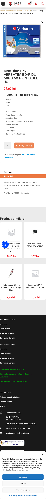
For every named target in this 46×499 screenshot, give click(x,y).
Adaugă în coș (25, 145)
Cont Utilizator (5, 329)
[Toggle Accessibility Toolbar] (5, 244)
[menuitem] (3, 4)
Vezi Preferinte (23, 490)
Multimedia (21, 11)
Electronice (11, 11)
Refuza (23, 484)
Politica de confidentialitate (27, 495)
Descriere (8, 172)
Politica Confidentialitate (10, 397)
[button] (42, 454)
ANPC (2, 406)
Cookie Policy (12, 495)
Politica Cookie (6, 402)
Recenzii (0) (8, 176)
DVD (29, 11)
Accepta (23, 477)
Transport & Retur (7, 333)
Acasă (2, 11)
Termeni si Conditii (7, 338)
